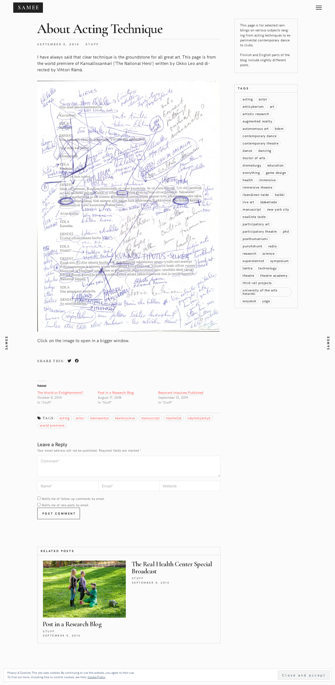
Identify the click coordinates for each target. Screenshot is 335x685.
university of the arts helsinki (260, 292)
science (268, 253)
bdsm (279, 128)
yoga (266, 301)
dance (247, 150)
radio (272, 246)
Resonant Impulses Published (180, 392)
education (275, 165)
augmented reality (257, 121)
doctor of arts (254, 158)
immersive (267, 180)
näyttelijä (173, 418)
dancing (264, 150)
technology (267, 268)
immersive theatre (257, 187)
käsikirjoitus (125, 418)
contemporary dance (259, 135)
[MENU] (319, 5)
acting (64, 418)
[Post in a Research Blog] (84, 589)
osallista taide (254, 216)
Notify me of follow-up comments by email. (73, 498)
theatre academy (273, 275)
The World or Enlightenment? (60, 392)
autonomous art (256, 128)
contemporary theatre (260, 143)
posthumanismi (255, 238)
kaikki (279, 194)
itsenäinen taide (256, 194)
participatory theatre (260, 231)
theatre (248, 275)
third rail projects (257, 282)
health (248, 180)
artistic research (256, 113)
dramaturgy (252, 165)
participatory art (256, 224)
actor (80, 418)
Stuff (92, 44)
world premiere (52, 425)
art (272, 106)
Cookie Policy (96, 677)
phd (286, 231)
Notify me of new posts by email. (65, 505)
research (249, 253)
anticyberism (253, 106)
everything (251, 172)
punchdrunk (252, 246)
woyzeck (249, 301)
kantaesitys (99, 418)
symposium (279, 260)
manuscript (150, 418)
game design (276, 172)
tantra (247, 268)
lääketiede (268, 202)
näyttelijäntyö (199, 418)
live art (248, 202)
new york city (278, 209)
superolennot (253, 260)
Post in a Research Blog (116, 392)
